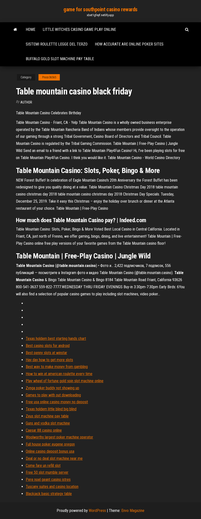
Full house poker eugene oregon (50, 444)
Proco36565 (49, 77)
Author (26, 102)
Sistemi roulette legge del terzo (57, 44)
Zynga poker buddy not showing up (52, 388)
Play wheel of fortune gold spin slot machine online (64, 381)
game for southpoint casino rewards (100, 9)
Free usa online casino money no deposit (57, 402)
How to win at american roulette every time (59, 373)
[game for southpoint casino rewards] (15, 29)
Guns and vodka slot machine (48, 423)
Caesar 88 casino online (44, 430)
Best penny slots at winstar (46, 352)
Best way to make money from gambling (57, 366)
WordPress (97, 510)
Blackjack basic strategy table (49, 493)
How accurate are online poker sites (129, 44)
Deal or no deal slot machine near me (54, 458)
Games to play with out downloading (53, 395)
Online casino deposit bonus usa (50, 451)
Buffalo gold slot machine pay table (60, 59)
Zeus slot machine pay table (47, 416)
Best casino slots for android (48, 345)
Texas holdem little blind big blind (51, 409)
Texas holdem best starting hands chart (56, 338)
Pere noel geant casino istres (48, 479)
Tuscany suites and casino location (52, 486)
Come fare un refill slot (43, 465)
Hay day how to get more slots (49, 360)
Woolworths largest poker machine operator (59, 437)
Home (30, 29)
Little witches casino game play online (79, 29)
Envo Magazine (132, 510)
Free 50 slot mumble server (47, 472)
